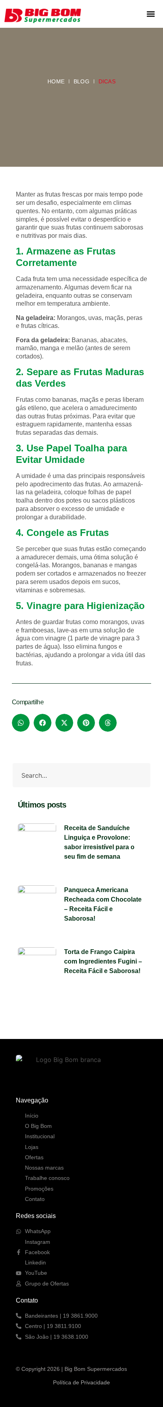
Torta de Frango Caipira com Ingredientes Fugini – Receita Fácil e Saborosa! (103, 961)
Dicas (107, 81)
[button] (150, 14)
